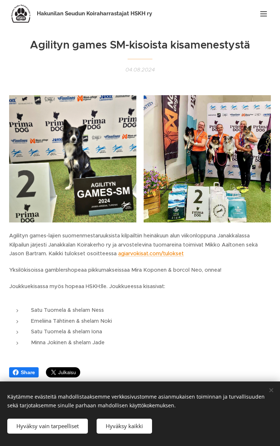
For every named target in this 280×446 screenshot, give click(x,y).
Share (28, 372)
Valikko (263, 13)
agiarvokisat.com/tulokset (151, 253)
